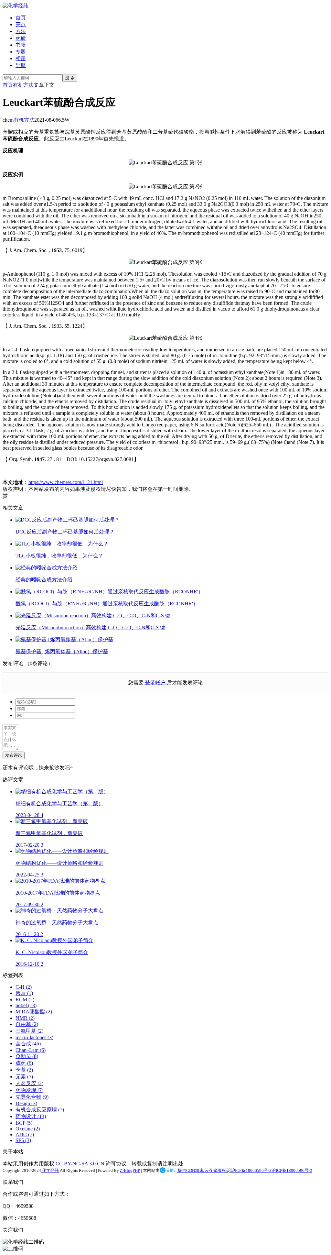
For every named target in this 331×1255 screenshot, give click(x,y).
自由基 (27, 1024)
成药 (24, 1063)
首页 (21, 17)
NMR (25, 1018)
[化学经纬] (15, 5)
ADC (25, 1134)
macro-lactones (34, 1037)
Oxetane (28, 1128)
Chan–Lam (31, 1050)
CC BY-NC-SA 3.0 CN (80, 1163)
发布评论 (13, 755)
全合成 (28, 1043)
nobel (26, 1005)
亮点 (21, 24)
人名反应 (29, 1083)
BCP (24, 1123)
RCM (25, 999)
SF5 (23, 1140)
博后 (24, 993)
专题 (21, 51)
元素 (24, 1076)
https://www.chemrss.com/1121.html (65, 482)
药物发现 (29, 1090)
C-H (24, 987)
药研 (21, 38)
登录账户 (155, 682)
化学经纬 (50, 1170)
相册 (21, 58)
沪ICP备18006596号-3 (292, 1170)
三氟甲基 (29, 1031)
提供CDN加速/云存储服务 (201, 1170)
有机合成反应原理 (40, 1109)
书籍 (21, 45)
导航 (21, 65)
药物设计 (31, 1116)
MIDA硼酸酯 (34, 1011)
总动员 (27, 1056)
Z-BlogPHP (130, 1170)
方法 (21, 31)
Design (26, 1103)
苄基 (24, 1070)
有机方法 (23, 85)
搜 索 (70, 77)
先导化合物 (32, 1097)
